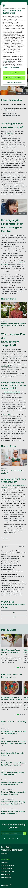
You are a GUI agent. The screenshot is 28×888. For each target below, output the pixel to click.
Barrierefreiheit (15, 67)
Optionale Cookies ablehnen (14, 77)
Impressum (6, 67)
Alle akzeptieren (14, 73)
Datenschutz (6, 61)
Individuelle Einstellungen (14, 82)
